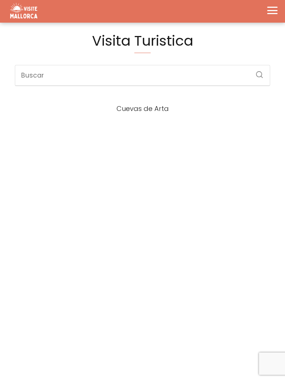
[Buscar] (256, 72)
